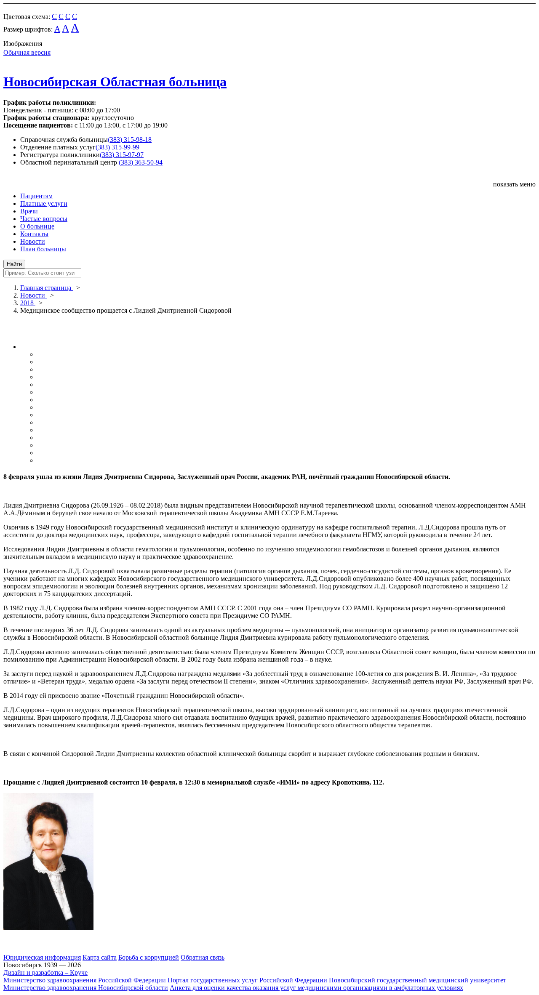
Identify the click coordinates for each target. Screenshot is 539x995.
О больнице (37, 226)
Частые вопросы (43, 218)
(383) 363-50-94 (141, 162)
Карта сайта (100, 957)
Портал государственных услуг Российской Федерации (247, 980)
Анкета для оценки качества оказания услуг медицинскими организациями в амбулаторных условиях (316, 987)
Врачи (29, 211)
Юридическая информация (42, 957)
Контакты (34, 233)
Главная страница (46, 287)
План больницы (43, 249)
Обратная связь (202, 957)
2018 (27, 302)
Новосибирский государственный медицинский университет (417, 980)
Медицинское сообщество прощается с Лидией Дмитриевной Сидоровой (126, 310)
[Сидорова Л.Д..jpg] (48, 927)
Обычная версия (27, 52)
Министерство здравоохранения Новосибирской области (85, 987)
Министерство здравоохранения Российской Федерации (84, 980)
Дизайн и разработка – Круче (45, 972)
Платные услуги (43, 203)
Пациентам (36, 196)
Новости (32, 241)
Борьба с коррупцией (148, 957)
